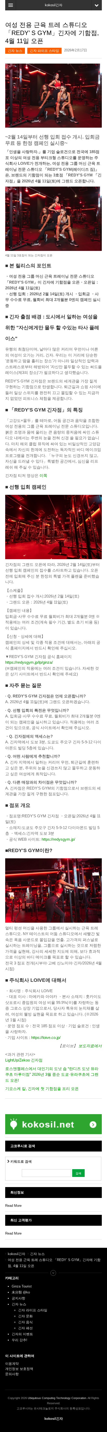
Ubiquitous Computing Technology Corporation (57, 1398)
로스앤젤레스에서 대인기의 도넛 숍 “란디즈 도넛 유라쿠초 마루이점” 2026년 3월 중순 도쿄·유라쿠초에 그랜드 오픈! (51, 1074)
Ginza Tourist (22, 1286)
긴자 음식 (25, 1322)
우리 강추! (19, 1340)
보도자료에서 (90, 1046)
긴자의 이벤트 (22, 1334)
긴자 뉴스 (15, 51)
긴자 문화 (25, 1316)
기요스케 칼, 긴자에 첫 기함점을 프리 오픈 (42, 1088)
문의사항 (12, 1374)
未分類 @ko (21, 1292)
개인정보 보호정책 (19, 1369)
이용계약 (12, 1364)
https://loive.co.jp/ (46, 1037)
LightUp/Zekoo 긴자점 (24, 1060)
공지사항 (18, 1298)
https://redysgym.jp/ (58, 839)
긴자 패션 (25, 1328)
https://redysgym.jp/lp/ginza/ (29, 662)
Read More (13, 1206)
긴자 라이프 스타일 (44, 51)
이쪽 (43, 475)
